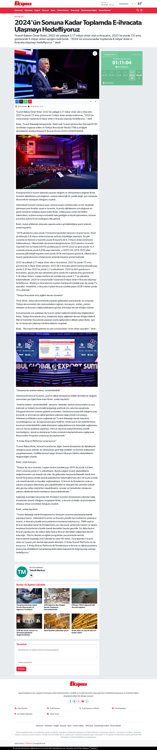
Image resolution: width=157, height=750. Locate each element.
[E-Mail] (31, 576)
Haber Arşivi (54, 714)
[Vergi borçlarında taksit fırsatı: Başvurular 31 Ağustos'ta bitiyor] (29, 596)
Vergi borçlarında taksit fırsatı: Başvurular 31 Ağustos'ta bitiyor (26, 607)
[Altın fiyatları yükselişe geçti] (57, 621)
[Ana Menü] (141, 10)
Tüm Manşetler (120, 708)
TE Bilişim (28, 743)
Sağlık (37, 10)
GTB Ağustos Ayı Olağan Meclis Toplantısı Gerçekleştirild (54, 607)
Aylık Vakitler (109, 83)
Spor (53, 10)
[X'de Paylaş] (21, 101)
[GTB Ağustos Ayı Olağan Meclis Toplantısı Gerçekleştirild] (57, 596)
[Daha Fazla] (30, 101)
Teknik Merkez (22, 106)
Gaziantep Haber (89, 10)
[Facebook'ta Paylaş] (17, 101)
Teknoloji (75, 10)
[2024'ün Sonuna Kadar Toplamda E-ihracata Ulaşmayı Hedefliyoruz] (56, 74)
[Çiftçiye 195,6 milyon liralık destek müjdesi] (84, 596)
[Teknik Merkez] (21, 572)
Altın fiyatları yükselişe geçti (56, 630)
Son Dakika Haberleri (24, 714)
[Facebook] (70, 701)
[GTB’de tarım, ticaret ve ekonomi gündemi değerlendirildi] (29, 621)
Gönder (21, 669)
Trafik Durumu (55, 708)
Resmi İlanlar (105, 10)
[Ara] (138, 10)
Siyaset (45, 10)
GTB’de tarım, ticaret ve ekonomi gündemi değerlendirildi (27, 633)
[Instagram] (78, 701)
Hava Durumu (22, 708)
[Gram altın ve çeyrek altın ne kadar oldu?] (84, 621)
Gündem (28, 10)
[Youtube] (83, 701)
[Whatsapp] (87, 701)
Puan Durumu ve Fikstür (90, 708)
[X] (74, 701)
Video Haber (63, 10)
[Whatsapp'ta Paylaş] (26, 101)
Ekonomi (18, 10)
